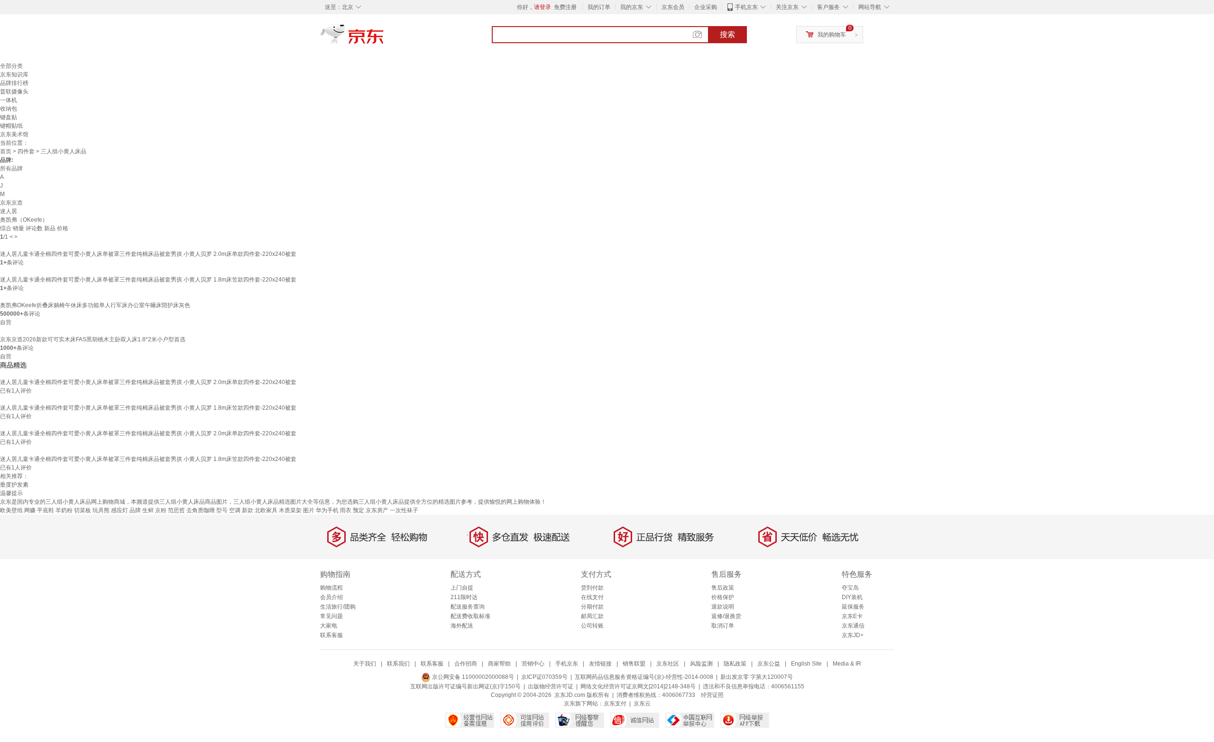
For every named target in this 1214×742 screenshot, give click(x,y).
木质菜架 (290, 510)
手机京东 (746, 7)
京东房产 (377, 510)
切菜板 (82, 510)
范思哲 (176, 510)
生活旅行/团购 (338, 606)
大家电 (328, 625)
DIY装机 (852, 597)
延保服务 (853, 606)
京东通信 (853, 625)
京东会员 (673, 7)
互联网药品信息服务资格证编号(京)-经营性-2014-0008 (644, 677)
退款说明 (722, 606)
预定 (358, 510)
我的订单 (599, 7)
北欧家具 (266, 510)
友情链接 (600, 663)
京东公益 (768, 663)
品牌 (135, 510)
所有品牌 (11, 168)
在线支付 (592, 597)
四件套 (26, 151)
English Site (806, 663)
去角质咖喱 (200, 510)
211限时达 (464, 597)
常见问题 (331, 616)
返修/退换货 (726, 616)
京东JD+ (853, 635)
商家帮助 (499, 663)
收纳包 (8, 108)
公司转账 (592, 625)
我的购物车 (832, 34)
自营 (5, 322)
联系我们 (398, 663)
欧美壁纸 (11, 510)
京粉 (160, 510)
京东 (384, 38)
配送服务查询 (468, 606)
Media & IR (847, 663)
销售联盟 (634, 663)
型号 (222, 510)
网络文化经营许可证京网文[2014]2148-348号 (638, 686)
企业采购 (705, 7)
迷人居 (8, 211)
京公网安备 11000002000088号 (472, 677)
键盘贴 (8, 117)
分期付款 (592, 606)
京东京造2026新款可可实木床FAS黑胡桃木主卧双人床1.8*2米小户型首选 (92, 339)
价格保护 (722, 597)
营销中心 (533, 663)
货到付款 (592, 587)
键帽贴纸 (11, 125)
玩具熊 (101, 510)
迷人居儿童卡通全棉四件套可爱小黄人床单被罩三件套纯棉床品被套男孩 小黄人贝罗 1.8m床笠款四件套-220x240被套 (148, 279)
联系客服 (331, 635)
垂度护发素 (14, 484)
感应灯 (119, 510)
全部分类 (11, 66)
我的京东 (631, 7)
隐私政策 (735, 663)
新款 (247, 510)
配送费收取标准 (470, 616)
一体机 (8, 100)
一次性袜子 (404, 510)
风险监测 (701, 663)
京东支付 (615, 703)
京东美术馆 (14, 134)
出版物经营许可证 (550, 686)
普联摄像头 (14, 91)
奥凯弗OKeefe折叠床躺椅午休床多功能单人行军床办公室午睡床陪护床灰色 (95, 305)
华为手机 (327, 510)
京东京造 (11, 202)
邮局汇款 (592, 616)
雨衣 (345, 510)
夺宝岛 (850, 587)
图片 (308, 510)
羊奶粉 (64, 510)
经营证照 (712, 695)
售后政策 (722, 587)
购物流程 (331, 587)
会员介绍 (331, 597)
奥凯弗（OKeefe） (24, 219)
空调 (234, 510)
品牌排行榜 (14, 83)
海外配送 (462, 625)
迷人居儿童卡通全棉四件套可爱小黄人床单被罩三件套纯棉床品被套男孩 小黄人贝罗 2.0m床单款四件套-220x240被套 (148, 254)
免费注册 (565, 7)
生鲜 (148, 510)
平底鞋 (45, 510)
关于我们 (364, 663)
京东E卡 (852, 616)
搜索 (727, 34)
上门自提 (462, 587)
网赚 (30, 510)
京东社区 (667, 663)
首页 (5, 151)
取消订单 (722, 625)
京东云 (642, 703)
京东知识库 (14, 74)
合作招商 (465, 663)
